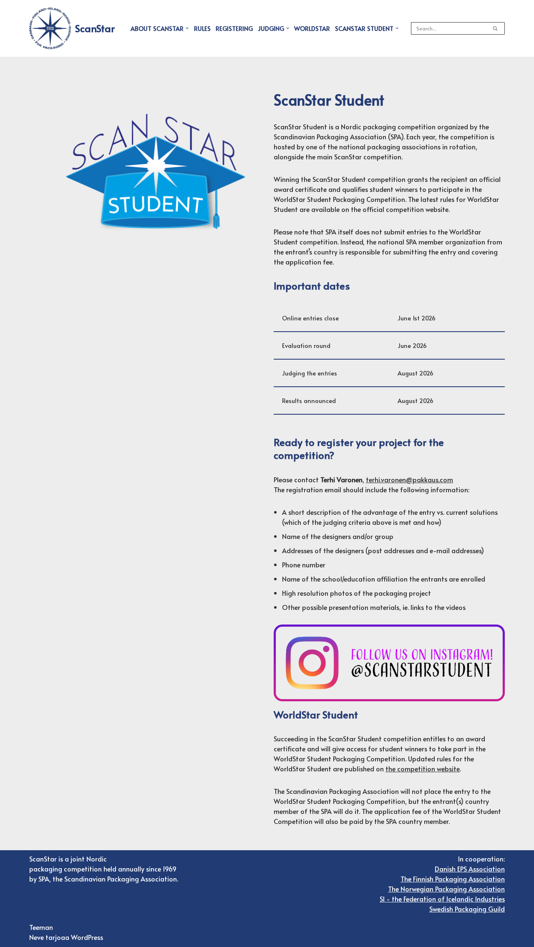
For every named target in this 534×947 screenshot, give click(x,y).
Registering (234, 28)
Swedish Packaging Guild (467, 908)
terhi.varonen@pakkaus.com (409, 479)
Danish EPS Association (470, 868)
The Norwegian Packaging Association (446, 888)
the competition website (422, 768)
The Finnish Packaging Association (452, 878)
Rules (202, 28)
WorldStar (312, 28)
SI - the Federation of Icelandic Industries (442, 898)
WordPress (87, 937)
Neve (36, 937)
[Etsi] (495, 28)
